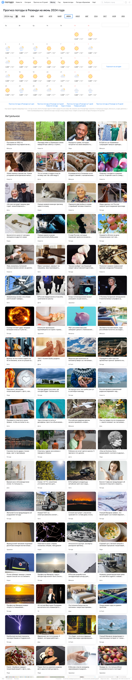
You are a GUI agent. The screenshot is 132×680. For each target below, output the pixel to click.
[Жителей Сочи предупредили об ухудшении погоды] (19, 506)
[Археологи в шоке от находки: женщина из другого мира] (19, 228)
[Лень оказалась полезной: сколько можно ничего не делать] (19, 259)
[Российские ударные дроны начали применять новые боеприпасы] (81, 413)
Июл (78, 16)
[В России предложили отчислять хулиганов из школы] (50, 290)
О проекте (58, 678)
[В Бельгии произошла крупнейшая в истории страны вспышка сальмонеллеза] (50, 321)
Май (59, 16)
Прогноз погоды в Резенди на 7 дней (80, 104)
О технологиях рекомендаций (90, 678)
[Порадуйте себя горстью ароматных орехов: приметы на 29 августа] (112, 351)
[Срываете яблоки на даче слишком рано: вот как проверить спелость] (112, 228)
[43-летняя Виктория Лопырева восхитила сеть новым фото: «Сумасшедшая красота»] (50, 598)
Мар (41, 16)
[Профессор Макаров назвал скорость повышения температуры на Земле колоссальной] (19, 598)
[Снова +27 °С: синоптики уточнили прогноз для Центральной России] (50, 475)
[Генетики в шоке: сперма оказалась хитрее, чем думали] (50, 537)
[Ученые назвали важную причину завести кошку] (50, 197)
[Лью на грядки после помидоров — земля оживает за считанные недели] (112, 413)
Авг (86, 16)
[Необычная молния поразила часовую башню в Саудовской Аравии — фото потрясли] (19, 629)
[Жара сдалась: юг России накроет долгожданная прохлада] (112, 197)
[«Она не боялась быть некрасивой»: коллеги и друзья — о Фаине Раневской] (112, 444)
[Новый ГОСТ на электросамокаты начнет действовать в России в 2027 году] (50, 506)
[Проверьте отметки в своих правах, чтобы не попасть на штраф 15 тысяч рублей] (19, 413)
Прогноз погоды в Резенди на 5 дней (50, 104)
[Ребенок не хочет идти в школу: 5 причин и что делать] (81, 444)
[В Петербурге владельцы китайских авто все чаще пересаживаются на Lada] (81, 475)
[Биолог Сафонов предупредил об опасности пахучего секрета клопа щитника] (112, 475)
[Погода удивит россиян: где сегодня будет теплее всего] (50, 382)
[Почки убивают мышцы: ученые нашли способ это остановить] (19, 567)
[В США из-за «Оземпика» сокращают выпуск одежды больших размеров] (112, 135)
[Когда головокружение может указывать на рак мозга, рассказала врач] (81, 290)
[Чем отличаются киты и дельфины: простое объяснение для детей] (50, 413)
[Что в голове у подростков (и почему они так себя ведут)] (50, 166)
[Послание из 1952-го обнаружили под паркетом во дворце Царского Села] (19, 135)
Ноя (114, 16)
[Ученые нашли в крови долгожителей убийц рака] (50, 228)
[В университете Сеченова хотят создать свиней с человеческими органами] (81, 166)
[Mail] (3, 2)
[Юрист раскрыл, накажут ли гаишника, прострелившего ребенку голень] (50, 259)
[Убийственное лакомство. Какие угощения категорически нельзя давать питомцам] (19, 166)
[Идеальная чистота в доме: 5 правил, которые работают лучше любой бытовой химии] (50, 629)
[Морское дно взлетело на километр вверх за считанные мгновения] (81, 351)
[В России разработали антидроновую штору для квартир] (81, 567)
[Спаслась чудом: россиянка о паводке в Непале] (50, 444)
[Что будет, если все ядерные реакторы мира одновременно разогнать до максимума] (81, 629)
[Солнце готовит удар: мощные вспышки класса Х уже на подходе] (19, 321)
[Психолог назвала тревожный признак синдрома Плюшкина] (112, 259)
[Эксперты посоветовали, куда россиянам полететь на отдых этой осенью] (112, 321)
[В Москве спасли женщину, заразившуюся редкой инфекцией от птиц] (81, 660)
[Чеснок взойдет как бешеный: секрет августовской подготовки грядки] (81, 259)
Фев (32, 16)
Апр (50, 16)
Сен (96, 16)
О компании (9, 678)
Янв (23, 16)
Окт (105, 16)
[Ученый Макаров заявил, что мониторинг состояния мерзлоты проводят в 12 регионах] (112, 506)
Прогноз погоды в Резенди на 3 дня (21, 104)
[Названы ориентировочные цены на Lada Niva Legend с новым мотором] (112, 567)
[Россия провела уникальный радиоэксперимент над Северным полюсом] (112, 382)
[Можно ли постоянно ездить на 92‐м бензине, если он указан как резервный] (19, 351)
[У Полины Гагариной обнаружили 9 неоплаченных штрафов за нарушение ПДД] (112, 290)
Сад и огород (66, 106)
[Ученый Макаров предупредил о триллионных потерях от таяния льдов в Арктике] (112, 629)
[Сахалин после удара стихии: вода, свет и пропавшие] (19, 444)
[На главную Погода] (9, 2)
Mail (3, 678)
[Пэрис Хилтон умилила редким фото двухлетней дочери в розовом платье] (50, 660)
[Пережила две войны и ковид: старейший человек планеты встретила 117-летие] (81, 197)
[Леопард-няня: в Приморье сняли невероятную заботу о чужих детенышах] (50, 135)
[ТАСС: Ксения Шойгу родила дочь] (50, 351)
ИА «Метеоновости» (124, 678)
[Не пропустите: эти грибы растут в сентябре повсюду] (81, 382)
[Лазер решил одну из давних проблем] (112, 598)
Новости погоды (52, 106)
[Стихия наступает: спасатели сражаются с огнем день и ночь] (81, 506)
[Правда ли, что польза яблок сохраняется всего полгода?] (112, 660)
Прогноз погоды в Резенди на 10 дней (109, 104)
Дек (123, 16)
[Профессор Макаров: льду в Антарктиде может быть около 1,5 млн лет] (50, 567)
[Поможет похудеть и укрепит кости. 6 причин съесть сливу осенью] (112, 166)
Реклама (16, 678)
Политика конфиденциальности (72, 678)
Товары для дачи (80, 106)
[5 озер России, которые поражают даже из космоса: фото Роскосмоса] (81, 228)
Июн (68, 16)
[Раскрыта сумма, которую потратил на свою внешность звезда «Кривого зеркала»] (81, 135)
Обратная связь (104, 678)
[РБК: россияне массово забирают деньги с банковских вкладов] (81, 321)
